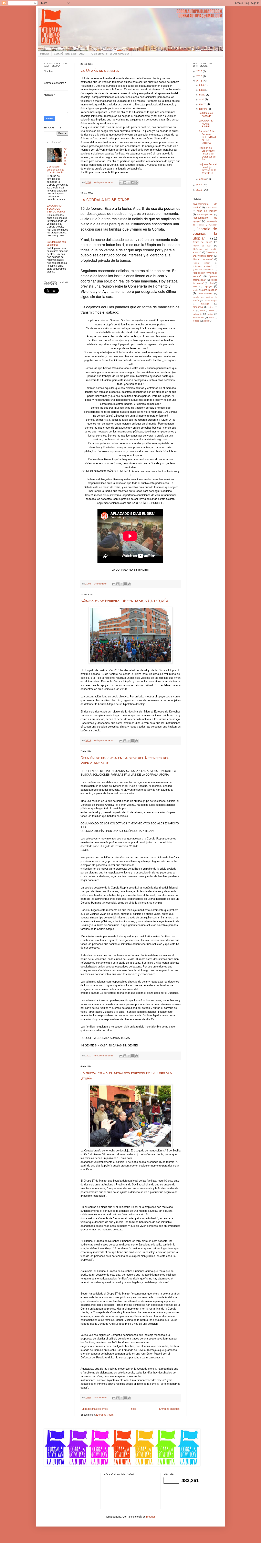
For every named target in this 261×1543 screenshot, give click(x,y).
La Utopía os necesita (100, 70)
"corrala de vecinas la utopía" (205, 233)
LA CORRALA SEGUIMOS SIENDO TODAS (56, 208)
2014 (199, 81)
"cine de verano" (207, 211)
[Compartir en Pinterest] (136, 183)
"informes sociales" (202, 266)
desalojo (205, 303)
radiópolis (197, 314)
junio (202, 90)
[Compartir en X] (129, 183)
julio (202, 85)
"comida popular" (205, 214)
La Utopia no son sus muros (56, 243)
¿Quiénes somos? (69, 54)
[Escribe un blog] (125, 183)
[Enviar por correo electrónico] (121, 183)
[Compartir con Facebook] (132, 183)
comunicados (209, 290)
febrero (203, 108)
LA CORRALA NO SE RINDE (105, 199)
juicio (211, 307)
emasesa (198, 307)
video (211, 317)
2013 (199, 185)
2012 (199, 189)
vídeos (196, 321)
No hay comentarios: (104, 182)
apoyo (208, 286)
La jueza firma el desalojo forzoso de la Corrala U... (208, 169)
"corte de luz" (202, 245)
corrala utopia (210, 300)
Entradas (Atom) (105, 1414)
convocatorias (205, 293)
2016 (199, 71)
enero (202, 179)
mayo (202, 94)
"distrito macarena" (203, 259)
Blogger (150, 1516)
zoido (206, 321)
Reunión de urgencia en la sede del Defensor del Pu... (207, 154)
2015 (199, 76)
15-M (210, 283)
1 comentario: (101, 583)
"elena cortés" (201, 263)
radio (211, 311)
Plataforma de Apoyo (109, 54)
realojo (210, 314)
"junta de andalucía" (203, 269)
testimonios (198, 317)
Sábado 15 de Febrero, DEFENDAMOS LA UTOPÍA (124, 601)
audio (195, 290)
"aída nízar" (211, 208)
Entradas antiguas (169, 1408)
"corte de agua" (202, 242)
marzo (203, 104)
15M (195, 286)
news (202, 311)
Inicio (133, 1408)
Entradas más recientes (95, 1408)
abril (202, 99)
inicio (44, 54)
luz (194, 310)
